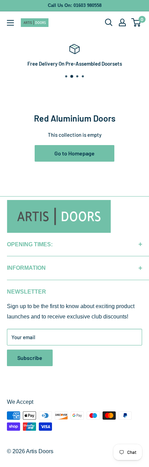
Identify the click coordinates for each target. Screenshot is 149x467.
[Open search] (109, 22)
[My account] (122, 22)
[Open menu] (10, 23)
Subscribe (29, 357)
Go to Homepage (74, 153)
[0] (136, 22)
